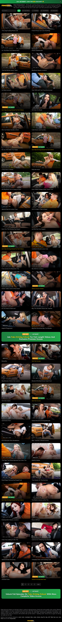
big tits (43, 617)
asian (34, 617)
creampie (27, 617)
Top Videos (26, 10)
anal (20, 617)
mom (23, 617)
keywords (13, 618)
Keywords (55, 10)
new (60, 617)
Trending (36, 10)
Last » (38, 584)
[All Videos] (19, 10)
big (46, 617)
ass (57, 617)
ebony (38, 617)
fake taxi (53, 617)
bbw (32, 617)
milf (49, 617)
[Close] (60, 2)
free (2, 618)
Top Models (45, 10)
